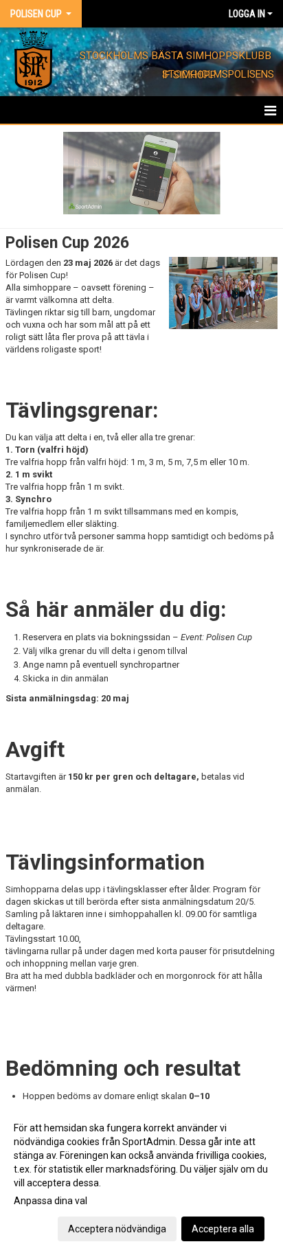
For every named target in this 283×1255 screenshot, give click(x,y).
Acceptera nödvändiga (117, 1228)
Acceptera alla (223, 1228)
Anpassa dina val (50, 1200)
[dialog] (141, 1177)
